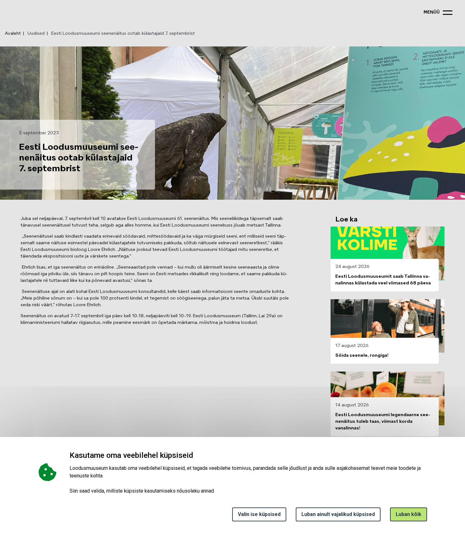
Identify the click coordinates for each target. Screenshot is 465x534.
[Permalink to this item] (195, 455)
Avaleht (13, 33)
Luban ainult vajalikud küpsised (338, 514)
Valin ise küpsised (259, 514)
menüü (432, 12)
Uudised (36, 33)
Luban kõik (408, 514)
